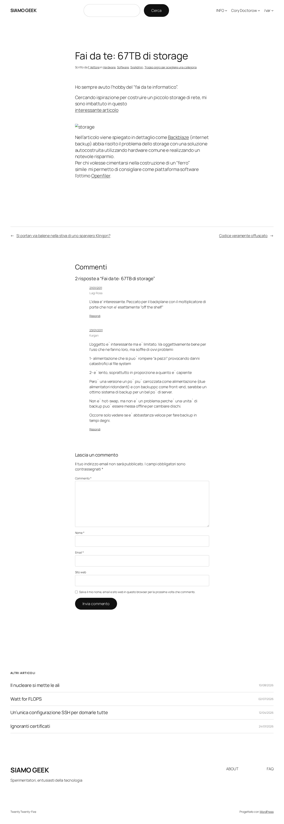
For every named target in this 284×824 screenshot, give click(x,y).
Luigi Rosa (95, 293)
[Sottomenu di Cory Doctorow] (259, 10)
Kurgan (94, 335)
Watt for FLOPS (26, 699)
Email (79, 552)
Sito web (80, 572)
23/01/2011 (96, 330)
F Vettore (93, 67)
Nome (79, 533)
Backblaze (178, 137)
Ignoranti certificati (30, 726)
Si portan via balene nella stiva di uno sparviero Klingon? (63, 235)
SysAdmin (136, 67)
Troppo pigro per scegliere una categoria (170, 67)
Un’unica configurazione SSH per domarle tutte (59, 712)
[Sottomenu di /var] (272, 10)
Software (123, 67)
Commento (83, 478)
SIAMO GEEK (23, 10)
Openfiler (100, 176)
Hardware (109, 67)
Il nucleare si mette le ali (34, 685)
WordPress (267, 812)
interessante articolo (97, 110)
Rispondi (94, 316)
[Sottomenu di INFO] (226, 10)
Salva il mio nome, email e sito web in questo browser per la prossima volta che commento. (137, 592)
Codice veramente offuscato (243, 235)
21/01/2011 (95, 288)
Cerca (156, 10)
